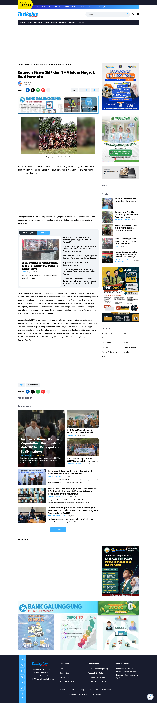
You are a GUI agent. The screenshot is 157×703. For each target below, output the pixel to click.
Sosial (29, 22)
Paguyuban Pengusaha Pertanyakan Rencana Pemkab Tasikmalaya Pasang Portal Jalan (79, 248)
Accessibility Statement (97, 673)
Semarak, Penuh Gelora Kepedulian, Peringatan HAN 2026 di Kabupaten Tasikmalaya (40, 445)
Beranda (20, 64)
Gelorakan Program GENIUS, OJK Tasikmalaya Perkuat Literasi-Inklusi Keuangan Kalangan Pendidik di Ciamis (79, 282)
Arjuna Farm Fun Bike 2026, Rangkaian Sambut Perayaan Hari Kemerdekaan (80, 257)
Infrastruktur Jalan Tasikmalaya (122, 261)
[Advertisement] (78, 42)
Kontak (83, 7)
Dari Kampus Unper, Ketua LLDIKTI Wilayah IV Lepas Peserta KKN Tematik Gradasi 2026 (82, 459)
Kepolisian (125, 343)
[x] (33, 90)
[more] (48, 90)
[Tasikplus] (32, 14)
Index (58, 530)
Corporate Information (97, 681)
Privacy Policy (103, 7)
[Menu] (138, 14)
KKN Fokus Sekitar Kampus (58, 497)
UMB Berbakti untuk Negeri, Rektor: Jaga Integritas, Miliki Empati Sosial (80, 431)
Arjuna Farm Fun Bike (122, 219)
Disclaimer (92, 7)
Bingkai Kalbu (107, 333)
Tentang (74, 7)
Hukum (54, 22)
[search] (127, 14)
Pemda (72, 22)
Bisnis (43, 232)
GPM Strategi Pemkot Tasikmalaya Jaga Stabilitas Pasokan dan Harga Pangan (79, 271)
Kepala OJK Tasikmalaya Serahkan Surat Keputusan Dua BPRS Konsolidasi (70, 472)
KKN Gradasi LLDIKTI (74, 464)
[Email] (43, 90)
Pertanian (105, 357)
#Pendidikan (33, 385)
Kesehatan (63, 22)
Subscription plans (67, 677)
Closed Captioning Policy (98, 669)
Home (22, 22)
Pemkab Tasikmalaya (129, 347)
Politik (47, 22)
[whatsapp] (38, 90)
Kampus (124, 338)
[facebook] (28, 90)
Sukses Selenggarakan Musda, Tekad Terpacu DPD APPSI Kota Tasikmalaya (40, 265)
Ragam (81, 22)
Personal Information (96, 677)
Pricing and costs (67, 681)
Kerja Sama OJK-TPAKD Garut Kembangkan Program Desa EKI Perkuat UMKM (77, 239)
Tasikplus (85, 694)
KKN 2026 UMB (72, 435)
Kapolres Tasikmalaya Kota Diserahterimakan (75, 263)
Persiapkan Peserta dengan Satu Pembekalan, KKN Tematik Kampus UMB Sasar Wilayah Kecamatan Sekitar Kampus (73, 491)
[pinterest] (22, 676)
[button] (83, 99)
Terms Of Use (93, 690)
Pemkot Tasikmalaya (109, 352)
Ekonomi (118, 233)
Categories (64, 673)
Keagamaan (106, 343)
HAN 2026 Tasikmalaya (28, 455)
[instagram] (22, 671)
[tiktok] (22, 682)
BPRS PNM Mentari (54, 477)
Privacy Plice (106, 690)
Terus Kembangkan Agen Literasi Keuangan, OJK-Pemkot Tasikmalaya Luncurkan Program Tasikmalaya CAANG (73, 510)
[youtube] (22, 688)
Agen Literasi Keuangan (56, 516)
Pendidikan (38, 22)
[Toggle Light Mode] (133, 14)
